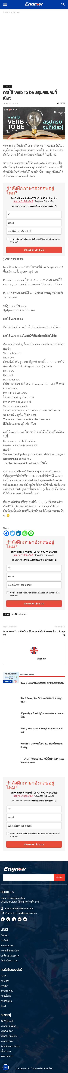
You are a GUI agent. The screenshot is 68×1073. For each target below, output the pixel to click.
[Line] (31, 533)
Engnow (41, 658)
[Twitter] (12, 533)
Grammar (15, 12)
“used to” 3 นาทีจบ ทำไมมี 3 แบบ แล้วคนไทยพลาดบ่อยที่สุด (41, 745)
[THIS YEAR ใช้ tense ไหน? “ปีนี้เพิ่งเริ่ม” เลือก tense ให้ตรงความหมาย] (11, 677)
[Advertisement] (34, 50)
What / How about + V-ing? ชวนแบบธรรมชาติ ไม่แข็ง (41, 730)
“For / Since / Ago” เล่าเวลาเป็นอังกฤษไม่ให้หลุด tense (41, 700)
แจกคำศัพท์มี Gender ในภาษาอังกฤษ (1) (50, 633)
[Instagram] (8, 919)
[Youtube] (25, 919)
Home (5, 12)
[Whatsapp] (25, 533)
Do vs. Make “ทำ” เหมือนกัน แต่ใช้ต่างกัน (18, 633)
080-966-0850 (26, 908)
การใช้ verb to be (18, 614)
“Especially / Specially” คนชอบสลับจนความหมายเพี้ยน (42, 715)
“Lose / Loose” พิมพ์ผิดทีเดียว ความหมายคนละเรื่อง (42, 683)
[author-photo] (34, 654)
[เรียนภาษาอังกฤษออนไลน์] (34, 4)
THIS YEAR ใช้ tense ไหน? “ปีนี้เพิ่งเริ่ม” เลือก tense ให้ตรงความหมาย (42, 760)
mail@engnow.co (28, 913)
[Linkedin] (18, 533)
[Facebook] (6, 533)
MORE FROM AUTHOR (27, 674)
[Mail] (20, 919)
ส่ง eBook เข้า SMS (34, 249)
